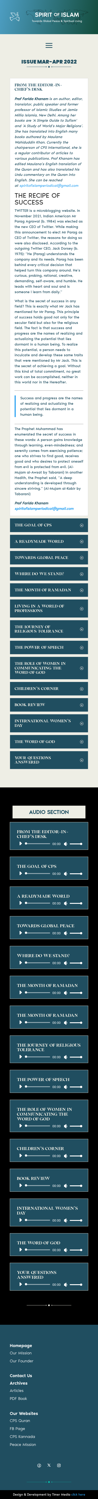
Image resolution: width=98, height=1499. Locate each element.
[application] (49, 843)
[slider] (74, 844)
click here (78, 1494)
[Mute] (66, 844)
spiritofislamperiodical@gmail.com (48, 185)
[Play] (20, 843)
